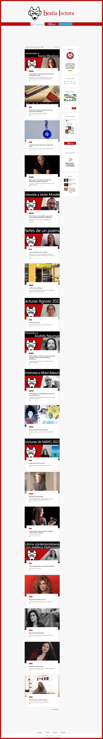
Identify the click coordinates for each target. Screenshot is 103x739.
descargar (49, 737)
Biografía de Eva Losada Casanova (38, 700)
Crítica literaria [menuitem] (41, 2)
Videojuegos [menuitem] (54, 2)
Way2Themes (51, 735)
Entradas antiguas (55, 709)
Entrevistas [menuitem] (48, 2)
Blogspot (59, 735)
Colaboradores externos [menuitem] (67, 2)
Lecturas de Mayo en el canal (36, 463)
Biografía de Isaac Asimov (72, 180)
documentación (57, 737)
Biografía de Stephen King (36, 496)
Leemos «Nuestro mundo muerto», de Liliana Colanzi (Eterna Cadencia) (41, 531)
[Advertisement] (51, 34)
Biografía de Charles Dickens (72, 184)
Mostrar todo (57, 47)
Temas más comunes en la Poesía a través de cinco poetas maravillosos (41, 110)
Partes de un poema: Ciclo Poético (38, 252)
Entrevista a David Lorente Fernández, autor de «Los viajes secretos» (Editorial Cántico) (72, 190)
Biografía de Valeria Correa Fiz (37, 599)
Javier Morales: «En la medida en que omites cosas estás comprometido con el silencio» (40, 216)
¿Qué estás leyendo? (34, 322)
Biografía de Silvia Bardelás (36, 633)
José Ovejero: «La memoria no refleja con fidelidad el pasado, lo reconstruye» (40, 180)
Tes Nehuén (33, 80)
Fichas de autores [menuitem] (33, 2)
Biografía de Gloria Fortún (36, 666)
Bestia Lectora (34, 703)
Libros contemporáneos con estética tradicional (42, 566)
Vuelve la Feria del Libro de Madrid (38, 429)
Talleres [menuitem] (59, 2)
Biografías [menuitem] (26, 2)
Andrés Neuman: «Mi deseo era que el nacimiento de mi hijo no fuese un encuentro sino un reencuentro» (42, 357)
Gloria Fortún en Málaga (35, 288)
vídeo (52, 737)
